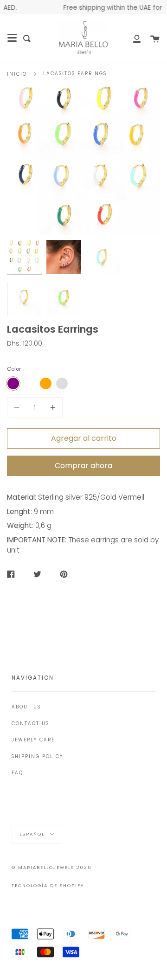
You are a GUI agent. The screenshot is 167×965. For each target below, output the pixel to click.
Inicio (17, 74)
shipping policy (37, 756)
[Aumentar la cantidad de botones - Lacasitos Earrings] (51, 407)
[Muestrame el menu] (12, 38)
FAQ (17, 773)
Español (33, 833)
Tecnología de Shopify (48, 885)
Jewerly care (33, 740)
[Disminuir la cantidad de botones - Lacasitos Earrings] (18, 407)
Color (14, 369)
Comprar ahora (83, 465)
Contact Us (30, 724)
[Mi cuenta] (131, 38)
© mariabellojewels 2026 (51, 867)
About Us (26, 707)
